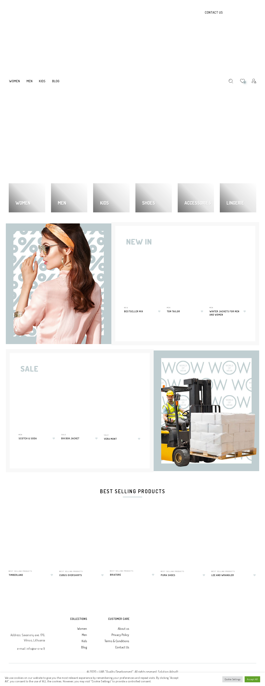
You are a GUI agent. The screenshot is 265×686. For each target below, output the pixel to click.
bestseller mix (133, 311)
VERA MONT (110, 438)
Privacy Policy (120, 635)
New (126, 307)
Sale (63, 434)
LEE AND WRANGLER (222, 575)
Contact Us (214, 12)
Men (169, 307)
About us (123, 629)
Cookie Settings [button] (233, 679)
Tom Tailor (173, 311)
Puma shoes (168, 575)
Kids (84, 641)
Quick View (155, 264)
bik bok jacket (70, 438)
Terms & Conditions (117, 641)
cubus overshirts (70, 575)
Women (82, 629)
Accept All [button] (252, 679)
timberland (16, 575)
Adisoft (173, 672)
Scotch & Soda (28, 438)
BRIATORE (115, 574)
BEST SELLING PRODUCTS (20, 571)
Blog (84, 647)
